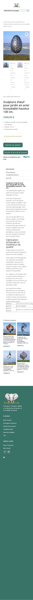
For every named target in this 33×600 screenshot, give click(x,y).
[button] (26, 34)
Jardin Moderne (19, 22)
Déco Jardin (11, 22)
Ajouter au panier (13, 145)
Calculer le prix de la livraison (15, 152)
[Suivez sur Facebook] (4, 451)
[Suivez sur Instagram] (8, 451)
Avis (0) (8, 178)
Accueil (5, 22)
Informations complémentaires (12, 173)
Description (10, 169)
